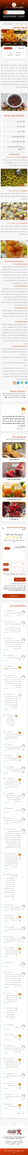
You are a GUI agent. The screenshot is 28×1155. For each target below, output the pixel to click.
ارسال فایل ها (19, 579)
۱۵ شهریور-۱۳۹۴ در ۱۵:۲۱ (8, 767)
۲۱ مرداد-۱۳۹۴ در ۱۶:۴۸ (8, 808)
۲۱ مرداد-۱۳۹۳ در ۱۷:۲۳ (8, 963)
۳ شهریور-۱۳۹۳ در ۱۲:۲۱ (8, 937)
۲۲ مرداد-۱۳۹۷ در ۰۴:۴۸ (8, 622)
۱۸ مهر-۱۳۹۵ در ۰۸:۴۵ (8, 732)
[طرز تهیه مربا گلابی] (14, 458)
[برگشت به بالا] (14, 1124)
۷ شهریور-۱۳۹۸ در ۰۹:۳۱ (8, 874)
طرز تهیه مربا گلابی (14, 459)
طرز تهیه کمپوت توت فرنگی (14, 479)
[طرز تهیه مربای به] (14, 518)
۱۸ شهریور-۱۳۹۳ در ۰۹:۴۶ (8, 927)
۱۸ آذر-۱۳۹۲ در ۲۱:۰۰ (7, 993)
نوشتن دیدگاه (8, 48)
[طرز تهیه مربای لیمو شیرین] (14, 498)
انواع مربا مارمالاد (19, 24)
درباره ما (7, 1143)
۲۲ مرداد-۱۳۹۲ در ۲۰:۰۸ (8, 1083)
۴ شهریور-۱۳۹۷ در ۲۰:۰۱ (8, 611)
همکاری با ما (11, 1144)
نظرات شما (13, 1143)
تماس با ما (20, 1143)
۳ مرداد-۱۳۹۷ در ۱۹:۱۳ (8, 638)
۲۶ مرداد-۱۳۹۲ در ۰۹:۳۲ (8, 1046)
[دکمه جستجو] (5, 12)
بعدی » (18, 1113)
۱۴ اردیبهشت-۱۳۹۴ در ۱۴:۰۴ (9, 854)
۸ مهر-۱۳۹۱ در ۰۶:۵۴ (7, 1094)
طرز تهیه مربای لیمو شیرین (14, 499)
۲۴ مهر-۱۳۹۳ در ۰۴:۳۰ (8, 905)
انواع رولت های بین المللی (9, 16)
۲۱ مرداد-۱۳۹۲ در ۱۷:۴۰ (8, 1073)
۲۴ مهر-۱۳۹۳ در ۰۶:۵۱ (8, 916)
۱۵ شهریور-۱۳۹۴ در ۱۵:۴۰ (8, 779)
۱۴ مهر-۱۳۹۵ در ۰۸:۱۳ (8, 666)
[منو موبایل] (23, 3)
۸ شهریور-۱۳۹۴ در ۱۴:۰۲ (8, 793)
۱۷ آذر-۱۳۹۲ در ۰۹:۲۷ (7, 972)
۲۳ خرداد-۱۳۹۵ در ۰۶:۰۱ (8, 715)
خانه (26, 24)
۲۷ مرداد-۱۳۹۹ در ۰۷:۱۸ (8, 1008)
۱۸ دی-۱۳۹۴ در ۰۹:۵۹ (8, 745)
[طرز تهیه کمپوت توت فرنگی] (14, 478)
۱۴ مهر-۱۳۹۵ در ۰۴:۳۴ (8, 655)
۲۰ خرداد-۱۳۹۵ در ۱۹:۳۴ (8, 675)
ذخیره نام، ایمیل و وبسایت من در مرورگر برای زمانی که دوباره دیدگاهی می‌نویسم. (14, 574)
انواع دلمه (21, 16)
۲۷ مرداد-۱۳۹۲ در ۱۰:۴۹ (8, 1059)
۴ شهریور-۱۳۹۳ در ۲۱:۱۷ (8, 948)
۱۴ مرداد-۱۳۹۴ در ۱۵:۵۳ (8, 818)
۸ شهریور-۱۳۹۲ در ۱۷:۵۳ (8, 1034)
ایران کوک (8, 7)
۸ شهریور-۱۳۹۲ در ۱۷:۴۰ (8, 1025)
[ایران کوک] (14, 5)
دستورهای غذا (9, 1141)
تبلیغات (17, 1144)
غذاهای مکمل (22, 43)
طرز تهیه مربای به (14, 519)
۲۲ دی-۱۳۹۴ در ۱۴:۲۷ (8, 756)
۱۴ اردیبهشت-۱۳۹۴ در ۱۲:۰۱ (9, 829)
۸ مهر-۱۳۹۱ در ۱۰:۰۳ (7, 1104)
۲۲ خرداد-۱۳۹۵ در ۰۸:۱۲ (8, 694)
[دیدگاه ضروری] (13, 560)
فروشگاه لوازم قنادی (18, 1141)
